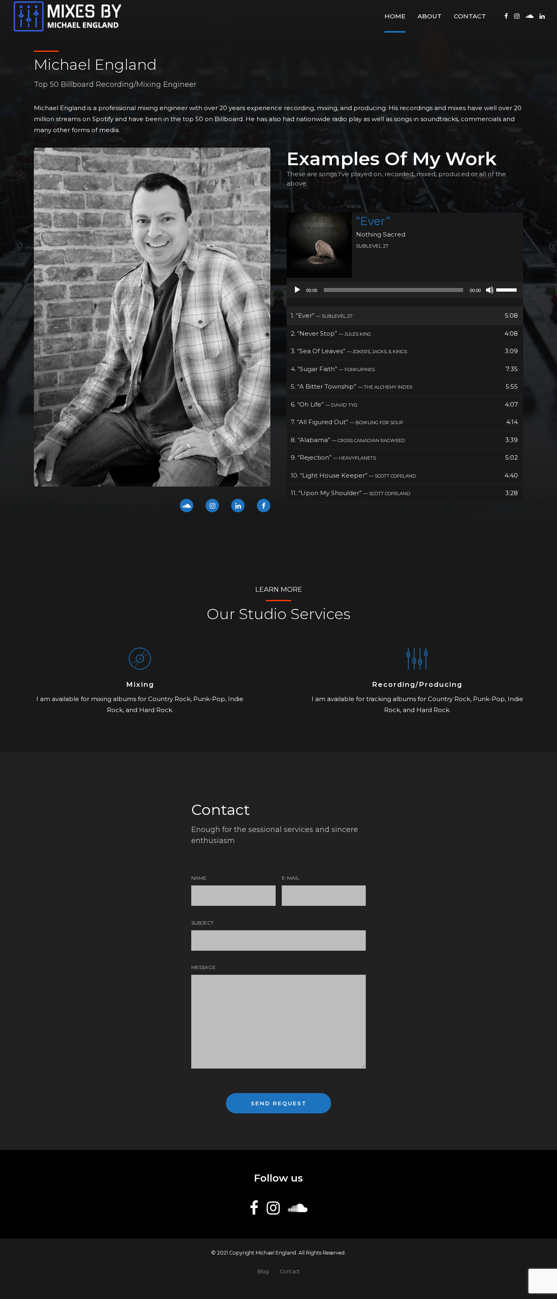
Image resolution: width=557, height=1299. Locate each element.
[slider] (507, 289)
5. (351, 386)
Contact (470, 16)
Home (395, 16)
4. (333, 369)
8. (348, 440)
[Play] (297, 290)
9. (333, 457)
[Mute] (490, 290)
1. (322, 315)
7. (347, 422)
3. (349, 351)
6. (324, 404)
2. (331, 333)
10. (353, 475)
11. (351, 493)
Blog (263, 1271)
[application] (405, 290)
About (430, 16)
